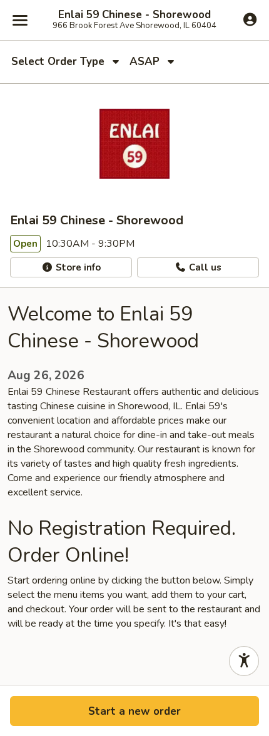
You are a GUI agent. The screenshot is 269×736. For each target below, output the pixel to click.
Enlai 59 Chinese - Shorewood (134, 15)
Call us (203, 267)
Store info (77, 267)
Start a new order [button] (134, 711)
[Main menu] (20, 20)
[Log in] (250, 19)
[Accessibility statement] (244, 661)
